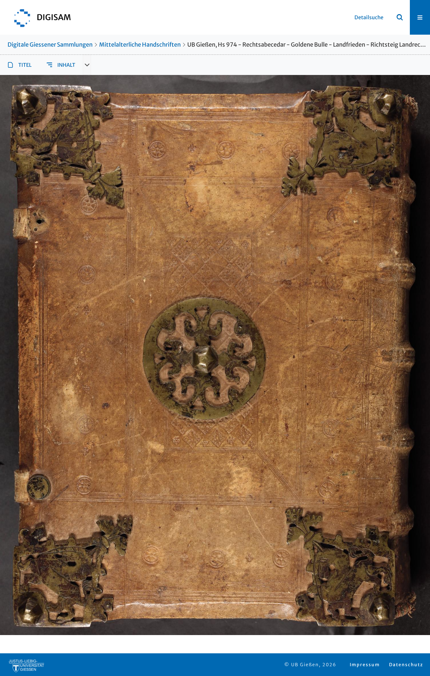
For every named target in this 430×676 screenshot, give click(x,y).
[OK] (400, 17)
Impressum (365, 664)
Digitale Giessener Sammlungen (50, 44)
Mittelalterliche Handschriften (140, 44)
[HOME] (39, 17)
